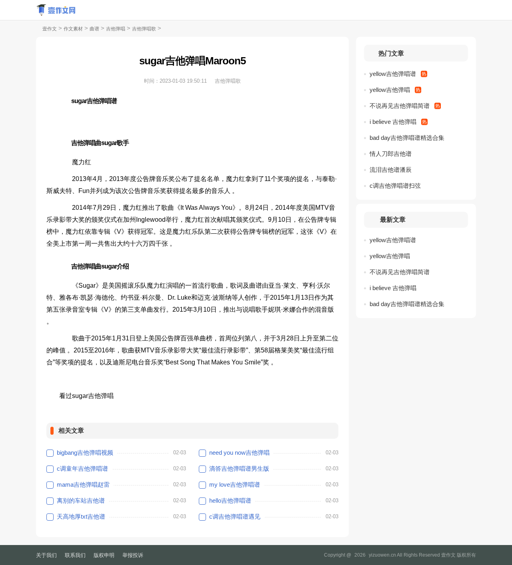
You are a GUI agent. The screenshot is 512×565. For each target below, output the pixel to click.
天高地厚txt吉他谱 (81, 516)
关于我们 (46, 555)
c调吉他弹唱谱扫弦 (395, 185)
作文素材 (73, 29)
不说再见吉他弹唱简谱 (400, 105)
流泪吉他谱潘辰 (391, 169)
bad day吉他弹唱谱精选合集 (407, 137)
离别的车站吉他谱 (81, 500)
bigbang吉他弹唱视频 (85, 452)
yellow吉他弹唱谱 (393, 73)
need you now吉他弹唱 (239, 452)
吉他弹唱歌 (144, 29)
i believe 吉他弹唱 (393, 121)
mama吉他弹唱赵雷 (83, 484)
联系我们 (75, 555)
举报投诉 (132, 555)
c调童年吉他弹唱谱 (82, 468)
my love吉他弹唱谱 (234, 484)
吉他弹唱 (115, 29)
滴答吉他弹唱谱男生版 (239, 468)
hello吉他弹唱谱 (230, 500)
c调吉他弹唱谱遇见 (234, 516)
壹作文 (49, 29)
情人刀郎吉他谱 (391, 153)
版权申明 (104, 555)
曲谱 (94, 29)
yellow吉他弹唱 (390, 89)
